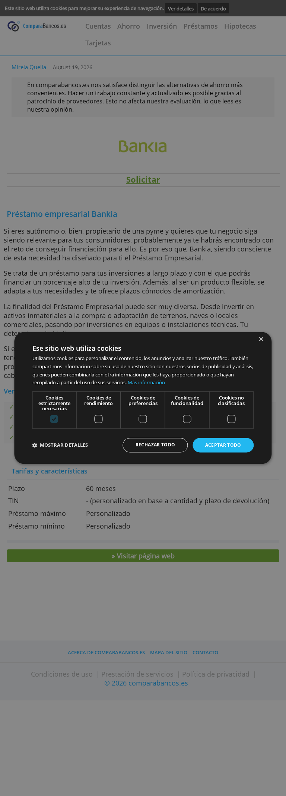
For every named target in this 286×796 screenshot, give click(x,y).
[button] (60, 445)
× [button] (260, 339)
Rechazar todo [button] (155, 445)
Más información (146, 382)
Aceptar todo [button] (223, 445)
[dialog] (142, 398)
